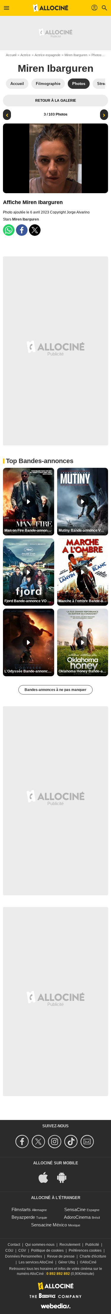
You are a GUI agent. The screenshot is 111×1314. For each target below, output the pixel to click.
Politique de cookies (47, 1250)
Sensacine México (49, 1224)
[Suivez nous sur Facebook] (22, 1141)
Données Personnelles (23, 1256)
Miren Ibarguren (76, 55)
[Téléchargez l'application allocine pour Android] (64, 1176)
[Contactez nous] (88, 1141)
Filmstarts (21, 1209)
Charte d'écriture (93, 1256)
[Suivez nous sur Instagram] (55, 1141)
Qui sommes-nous (39, 1245)
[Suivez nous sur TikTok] (71, 1141)
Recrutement (69, 1245)
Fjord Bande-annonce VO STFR (29, 601)
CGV (22, 1250)
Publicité (92, 1245)
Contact (14, 1245)
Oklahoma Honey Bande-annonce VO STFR (83, 671)
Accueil (11, 55)
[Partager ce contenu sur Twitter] (35, 230)
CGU (9, 1250)
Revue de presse (61, 1256)
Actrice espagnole (47, 55)
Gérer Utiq (66, 1262)
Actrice (25, 55)
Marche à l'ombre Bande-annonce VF (83, 601)
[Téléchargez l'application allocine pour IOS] (46, 1176)
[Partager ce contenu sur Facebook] (22, 230)
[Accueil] (50, 8)
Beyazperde (23, 1217)
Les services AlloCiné (36, 1262)
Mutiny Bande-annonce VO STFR (83, 530)
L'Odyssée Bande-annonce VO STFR (29, 671)
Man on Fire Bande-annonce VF (29, 530)
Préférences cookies (85, 1250)
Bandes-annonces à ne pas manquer (55, 690)
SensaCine (75, 1209)
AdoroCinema (77, 1217)
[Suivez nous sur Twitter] (39, 1141)
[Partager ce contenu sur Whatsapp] (9, 230)
